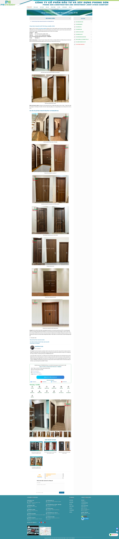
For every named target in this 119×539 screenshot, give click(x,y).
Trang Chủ (29, 9)
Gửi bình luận (61, 492)
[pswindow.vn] (86, 516)
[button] (30, 415)
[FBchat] (117, 529)
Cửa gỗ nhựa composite (35, 9)
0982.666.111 (36, 374)
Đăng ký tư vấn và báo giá (50, 377)
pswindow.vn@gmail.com (37, 372)
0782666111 (40, 374)
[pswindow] (39, 522)
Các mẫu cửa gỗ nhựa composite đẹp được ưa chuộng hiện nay (42, 21)
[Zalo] (117, 532)
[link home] (59, 3)
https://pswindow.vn (36, 371)
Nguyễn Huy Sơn (39, 346)
